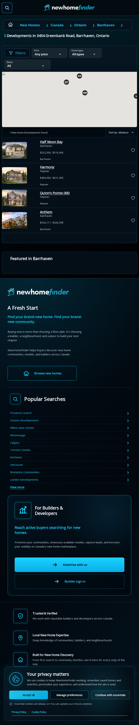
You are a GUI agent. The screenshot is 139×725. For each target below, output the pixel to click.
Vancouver (16, 464)
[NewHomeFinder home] (38, 292)
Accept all (29, 695)
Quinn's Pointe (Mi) (55, 193)
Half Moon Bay (51, 142)
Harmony (47, 167)
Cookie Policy (39, 712)
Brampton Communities (24, 472)
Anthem (46, 212)
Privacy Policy (19, 712)
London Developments (24, 479)
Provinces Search (20, 413)
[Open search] (7, 8)
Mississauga (17, 435)
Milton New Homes (22, 427)
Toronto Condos (20, 450)
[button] (85, 92)
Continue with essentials (110, 695)
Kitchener (16, 457)
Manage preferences (69, 695)
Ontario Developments (24, 420)
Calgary (14, 442)
